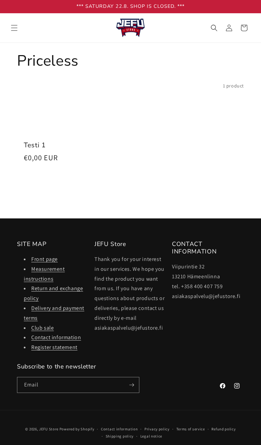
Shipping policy (120, 436)
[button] (14, 27)
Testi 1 (35, 145)
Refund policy (223, 429)
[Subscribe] (131, 385)
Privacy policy (157, 429)
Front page (44, 259)
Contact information (56, 337)
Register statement (54, 347)
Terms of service (190, 429)
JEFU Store (48, 429)
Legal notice (151, 436)
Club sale (42, 327)
